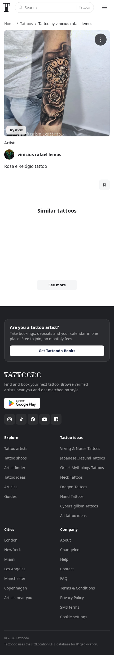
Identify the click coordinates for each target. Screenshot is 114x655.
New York (12, 549)
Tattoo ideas (15, 477)
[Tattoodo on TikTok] (21, 419)
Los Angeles (14, 568)
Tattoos (84, 7)
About (65, 540)
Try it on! (16, 130)
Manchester (14, 578)
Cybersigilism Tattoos (79, 505)
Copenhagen (15, 588)
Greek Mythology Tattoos (82, 467)
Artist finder (14, 467)
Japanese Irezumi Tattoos (82, 458)
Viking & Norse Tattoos (80, 448)
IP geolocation (86, 644)
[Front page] (6, 7)
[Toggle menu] (104, 7)
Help (64, 559)
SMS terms (69, 607)
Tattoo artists (15, 448)
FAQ (63, 578)
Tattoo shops (15, 458)
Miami (9, 559)
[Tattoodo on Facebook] (56, 419)
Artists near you (18, 597)
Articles (10, 486)
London (10, 540)
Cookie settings (73, 616)
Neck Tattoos (71, 477)
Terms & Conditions (77, 588)
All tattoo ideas (73, 515)
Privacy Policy (72, 597)
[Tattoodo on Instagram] (9, 419)
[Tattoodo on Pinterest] (33, 419)
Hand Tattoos (72, 496)
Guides (10, 496)
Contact (67, 568)
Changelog (70, 549)
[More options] (101, 40)
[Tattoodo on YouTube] (44, 419)
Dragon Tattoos (73, 486)
